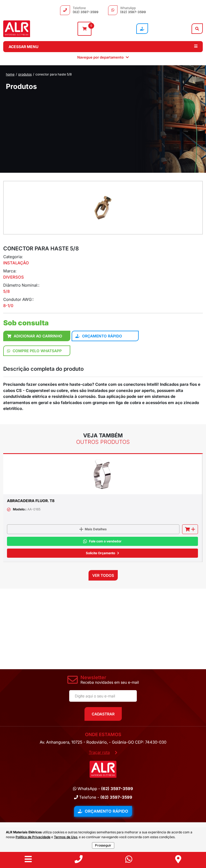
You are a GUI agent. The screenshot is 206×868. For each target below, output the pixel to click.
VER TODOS (103, 575)
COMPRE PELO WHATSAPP (37, 350)
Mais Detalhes (96, 529)
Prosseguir (103, 845)
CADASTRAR (103, 714)
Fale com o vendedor (105, 541)
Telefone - (105, 797)
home (10, 74)
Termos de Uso (65, 837)
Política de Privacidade (33, 837)
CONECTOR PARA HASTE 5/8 (53, 74)
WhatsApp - (104, 788)
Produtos (25, 74)
